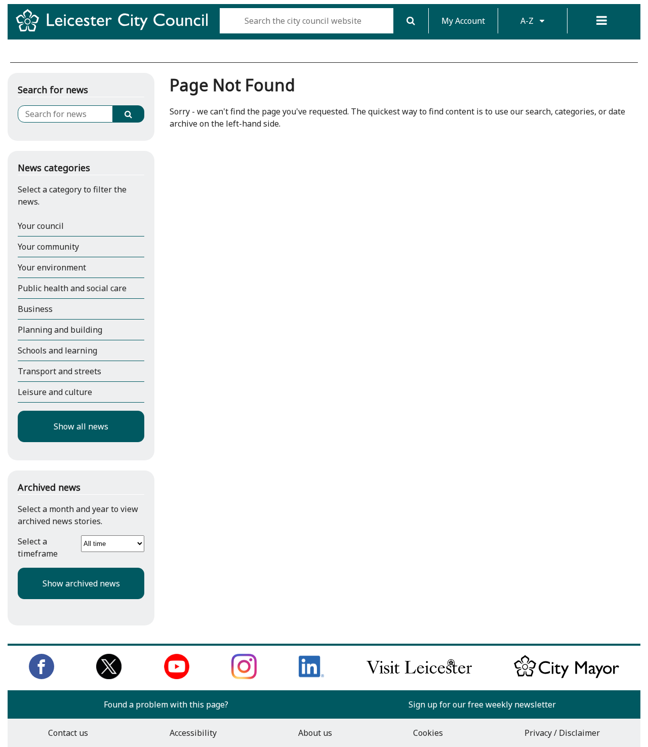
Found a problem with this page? (166, 704)
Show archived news (81, 583)
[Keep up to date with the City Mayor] (566, 676)
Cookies (428, 732)
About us (315, 732)
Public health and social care (72, 288)
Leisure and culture (55, 392)
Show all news (81, 426)
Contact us (68, 732)
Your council (41, 225)
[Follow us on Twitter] (109, 676)
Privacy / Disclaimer (562, 732)
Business (35, 308)
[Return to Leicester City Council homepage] (116, 29)
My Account (463, 20)
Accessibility (193, 732)
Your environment (52, 267)
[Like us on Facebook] (41, 676)
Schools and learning (57, 350)
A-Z (528, 20)
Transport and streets (59, 371)
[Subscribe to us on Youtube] (176, 676)
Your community (48, 246)
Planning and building (60, 329)
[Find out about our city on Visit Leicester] (419, 676)
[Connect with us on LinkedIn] (311, 676)
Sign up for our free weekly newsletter (482, 704)
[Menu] (602, 20)
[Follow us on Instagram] (244, 676)
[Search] (410, 20)
